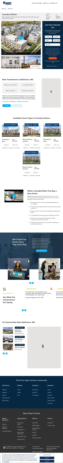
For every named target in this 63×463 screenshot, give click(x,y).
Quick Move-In (21, 429)
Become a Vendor (36, 437)
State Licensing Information (53, 446)
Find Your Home (37, 3)
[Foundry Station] (11, 62)
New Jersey (35, 389)
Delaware (4, 389)
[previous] (30, 283)
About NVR (35, 422)
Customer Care (51, 425)
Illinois (19, 389)
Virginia (4, 395)
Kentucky (49, 395)
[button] (43, 347)
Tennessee (50, 403)
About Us (46, 3)
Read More (6, 105)
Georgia (49, 392)
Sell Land (34, 435)
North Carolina (51, 397)
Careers (34, 432)
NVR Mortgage (35, 425)
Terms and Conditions (52, 55)
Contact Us (53, 3)
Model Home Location (52, 66)
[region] (31, 458)
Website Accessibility (37, 451)
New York (34, 392)
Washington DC (6, 397)
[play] (14, 196)
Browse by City (21, 439)
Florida (49, 389)
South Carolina (51, 400)
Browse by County (21, 436)
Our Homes (20, 426)
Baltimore (10, 8)
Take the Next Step (41, 250)
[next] (33, 283)
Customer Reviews (6, 431)
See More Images (35, 66)
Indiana (19, 392)
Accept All (47, 461)
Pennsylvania (35, 395)
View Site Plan (17, 105)
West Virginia (5, 400)
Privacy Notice (55, 54)
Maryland (4, 8)
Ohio (18, 395)
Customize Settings (47, 454)
